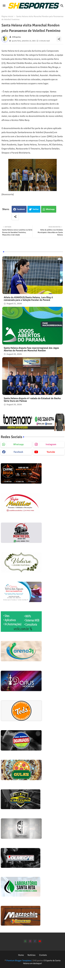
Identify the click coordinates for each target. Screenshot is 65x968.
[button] (62, 6)
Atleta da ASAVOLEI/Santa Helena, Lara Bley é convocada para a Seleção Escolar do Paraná (28, 298)
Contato (43, 955)
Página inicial (7, 16)
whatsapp (18, 444)
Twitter (35, 209)
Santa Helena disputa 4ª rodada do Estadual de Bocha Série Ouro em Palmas (32, 399)
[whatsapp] (25, 941)
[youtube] (40, 941)
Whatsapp (50, 209)
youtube (51, 451)
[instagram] (30, 941)
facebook (18, 451)
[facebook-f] (35, 941)
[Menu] (4, 6)
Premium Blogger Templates (18, 960)
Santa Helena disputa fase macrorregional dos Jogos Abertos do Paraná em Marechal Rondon (31, 349)
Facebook (21, 209)
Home (21, 955)
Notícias (32, 955)
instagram (51, 444)
